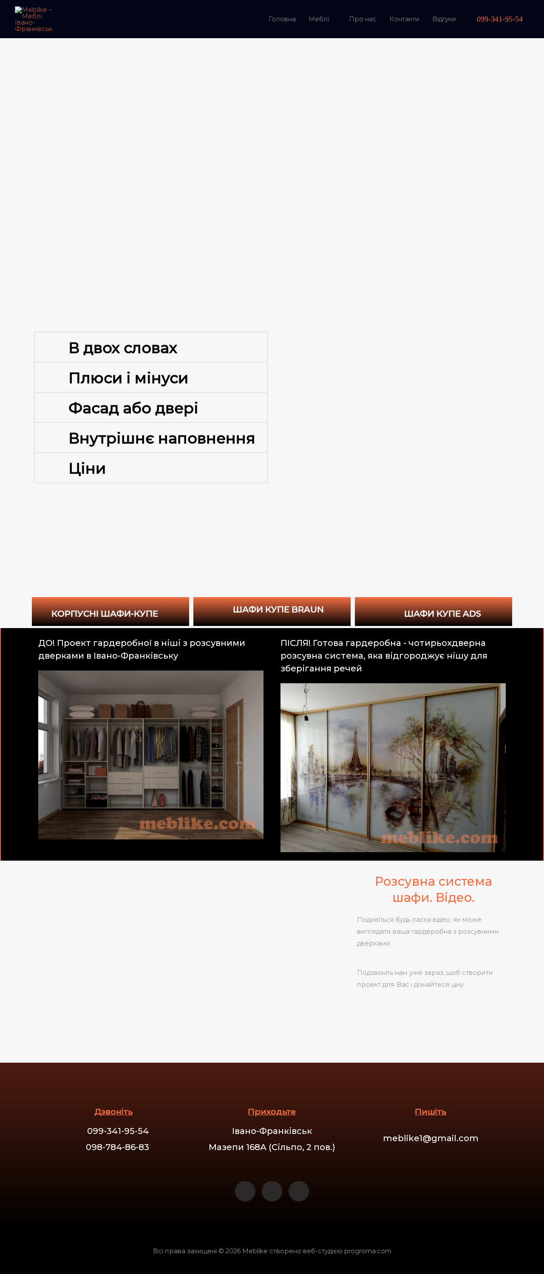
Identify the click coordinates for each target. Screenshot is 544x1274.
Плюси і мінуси (128, 378)
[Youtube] (299, 1191)
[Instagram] (272, 1191)
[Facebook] (245, 1191)
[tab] (150, 347)
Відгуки (444, 19)
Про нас (363, 19)
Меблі (319, 19)
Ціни (87, 468)
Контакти (404, 19)
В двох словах (122, 348)
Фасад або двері (133, 408)
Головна (282, 19)
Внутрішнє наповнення (161, 438)
